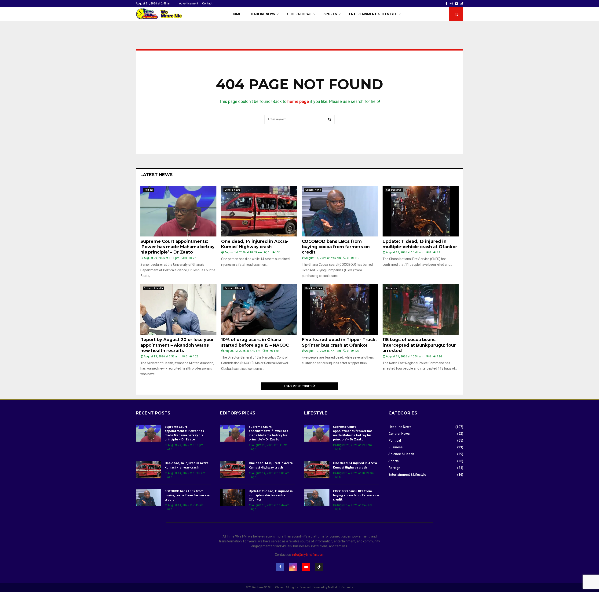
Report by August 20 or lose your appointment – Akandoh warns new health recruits (177, 345)
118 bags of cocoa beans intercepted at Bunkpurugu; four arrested (419, 345)
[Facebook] (280, 567)
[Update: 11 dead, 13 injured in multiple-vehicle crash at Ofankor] (421, 211)
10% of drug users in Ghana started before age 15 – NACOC (255, 342)
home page (298, 101)
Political (148, 190)
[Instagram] (293, 567)
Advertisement (188, 3)
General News (299, 14)
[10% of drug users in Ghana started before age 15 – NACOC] (259, 309)
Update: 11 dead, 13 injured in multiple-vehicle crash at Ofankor (420, 244)
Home (236, 14)
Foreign (394, 468)
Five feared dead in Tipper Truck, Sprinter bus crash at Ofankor (339, 342)
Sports (330, 14)
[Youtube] (306, 567)
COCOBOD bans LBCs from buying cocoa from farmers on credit (336, 247)
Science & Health (153, 288)
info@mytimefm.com (308, 554)
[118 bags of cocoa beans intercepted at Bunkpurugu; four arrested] (421, 309)
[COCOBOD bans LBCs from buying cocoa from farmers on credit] (340, 211)
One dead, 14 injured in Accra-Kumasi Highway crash (255, 244)
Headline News (262, 14)
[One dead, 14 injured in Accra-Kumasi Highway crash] (259, 211)
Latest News (156, 174)
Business (391, 288)
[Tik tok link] (461, 3)
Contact (207, 3)
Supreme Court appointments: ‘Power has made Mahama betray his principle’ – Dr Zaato (177, 247)
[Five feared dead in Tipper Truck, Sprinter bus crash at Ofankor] (340, 309)
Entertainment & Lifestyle (373, 14)
